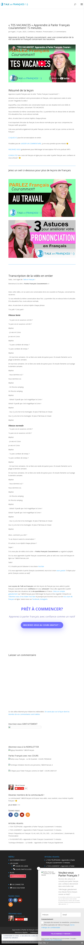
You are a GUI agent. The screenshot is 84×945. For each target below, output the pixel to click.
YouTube (41, 566)
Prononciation (48, 32)
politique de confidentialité (53, 940)
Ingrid (13, 32)
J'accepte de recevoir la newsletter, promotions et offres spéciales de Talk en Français (60, 925)
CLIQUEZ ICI (12, 138)
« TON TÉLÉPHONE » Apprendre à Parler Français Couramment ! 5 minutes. (35, 827)
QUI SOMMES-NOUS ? (18, 860)
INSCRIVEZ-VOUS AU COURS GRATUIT (41, 625)
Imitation (39, 32)
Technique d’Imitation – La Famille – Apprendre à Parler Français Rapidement (35, 843)
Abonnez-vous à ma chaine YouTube (22, 596)
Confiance (31, 32)
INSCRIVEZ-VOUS (14, 149)
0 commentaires (60, 32)
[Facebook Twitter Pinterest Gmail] (42, 216)
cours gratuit (60, 571)
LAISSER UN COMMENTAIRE (31, 143)
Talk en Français (28, 279)
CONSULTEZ (13, 155)
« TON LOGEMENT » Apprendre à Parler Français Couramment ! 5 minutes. (35, 830)
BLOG (12, 873)
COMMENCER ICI (18, 876)
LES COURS (14, 863)
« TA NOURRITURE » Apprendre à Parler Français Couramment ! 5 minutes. (34, 839)
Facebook (35, 599)
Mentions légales (21, 932)
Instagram (43, 599)
